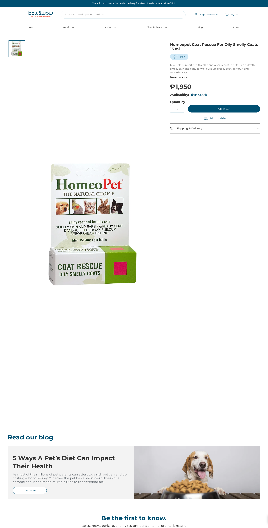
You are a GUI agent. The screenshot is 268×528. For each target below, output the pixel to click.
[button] (68, 28)
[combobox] (123, 14)
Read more (179, 77)
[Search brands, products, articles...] (64, 14)
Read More (30, 490)
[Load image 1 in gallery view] (17, 48)
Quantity (178, 102)
